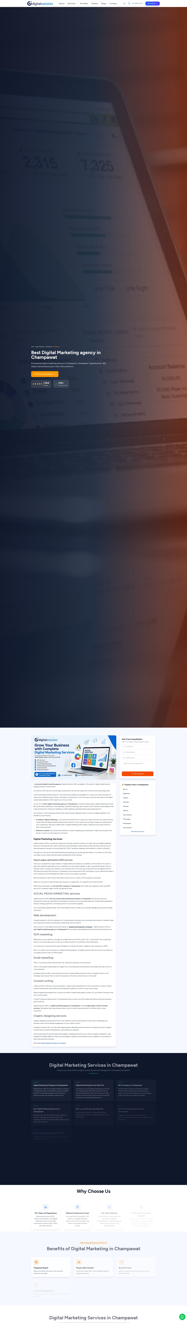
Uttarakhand (48, 346)
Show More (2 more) (137, 831)
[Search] (124, 3)
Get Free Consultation (43, 374)
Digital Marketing (39, 346)
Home (32, 346)
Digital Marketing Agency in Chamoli (53, 1043)
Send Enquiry (139, 774)
